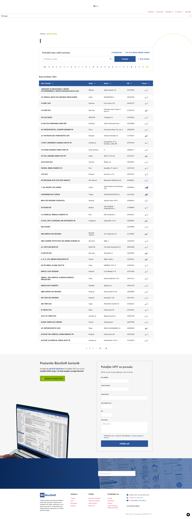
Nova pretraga (144, 59)
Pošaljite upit (124, 444)
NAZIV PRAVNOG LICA (106, 403)
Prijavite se (143, 473)
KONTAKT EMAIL (105, 394)
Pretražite (125, 59)
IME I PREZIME (105, 377)
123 (45, 67)
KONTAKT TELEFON (106, 385)
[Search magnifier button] (190, 15)
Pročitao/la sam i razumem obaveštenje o (124, 437)
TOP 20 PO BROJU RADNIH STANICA (137, 52)
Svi (147, 67)
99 (100, 348)
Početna (42, 34)
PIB (102, 411)
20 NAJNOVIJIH (117, 52)
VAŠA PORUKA (104, 420)
